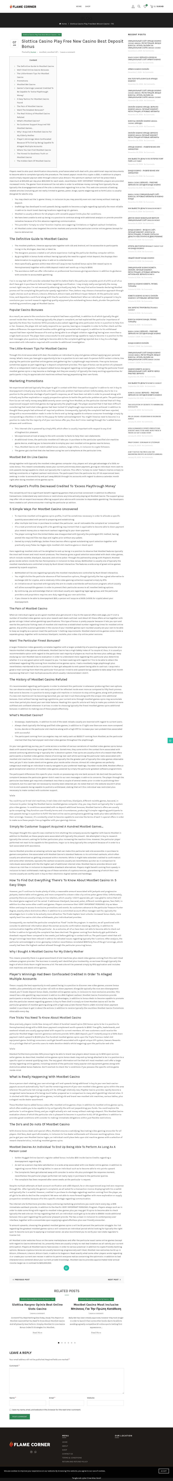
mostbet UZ (52, 52)
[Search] (139, 6)
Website (90, 1398)
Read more (37, 1332)
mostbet (42, 52)
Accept (164, 1471)
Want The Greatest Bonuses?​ (30, 110)
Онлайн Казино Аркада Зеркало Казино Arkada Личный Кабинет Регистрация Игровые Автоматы (143, 135)
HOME (64, 1442)
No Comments (148, 51)
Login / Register (133, 6)
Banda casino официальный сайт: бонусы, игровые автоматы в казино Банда (145, 196)
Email (52, 1397)
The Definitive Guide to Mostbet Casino (35, 66)
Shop (87, 6)
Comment (14, 1365)
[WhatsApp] (66, 1268)
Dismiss (163, 740)
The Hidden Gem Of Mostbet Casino (33, 161)
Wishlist (146, 5)
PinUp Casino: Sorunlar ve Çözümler (144, 442)
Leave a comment (67, 52)
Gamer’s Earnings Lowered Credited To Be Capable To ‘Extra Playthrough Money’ (35, 92)
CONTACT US (67, 1454)
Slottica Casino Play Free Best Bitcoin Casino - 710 (92, 24)
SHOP (64, 1450)
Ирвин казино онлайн (138, 69)
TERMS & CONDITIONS (72, 1458)
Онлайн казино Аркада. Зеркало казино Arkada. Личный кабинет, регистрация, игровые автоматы (144, 109)
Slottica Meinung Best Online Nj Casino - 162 (37, 1299)
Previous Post (22, 1279)
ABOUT (65, 1446)
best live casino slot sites (29, 917)
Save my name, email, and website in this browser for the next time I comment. (46, 1410)
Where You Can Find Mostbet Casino (34, 150)
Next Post (113, 1279)
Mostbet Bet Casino (26, 84)
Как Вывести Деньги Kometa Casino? (145, 383)
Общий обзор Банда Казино (141, 258)
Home (79, 6)
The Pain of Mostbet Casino (30, 106)
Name (12, 1397)
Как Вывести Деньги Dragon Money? (145, 208)
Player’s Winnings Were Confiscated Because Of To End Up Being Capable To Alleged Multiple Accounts (35, 143)
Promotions (22, 81)
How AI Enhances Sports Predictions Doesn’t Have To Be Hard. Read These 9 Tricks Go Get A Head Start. (144, 430)
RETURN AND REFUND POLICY (75, 1462)
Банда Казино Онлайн (138, 343)
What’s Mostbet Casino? (28, 121)
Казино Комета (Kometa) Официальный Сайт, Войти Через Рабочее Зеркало (144, 371)
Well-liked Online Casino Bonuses (33, 70)
